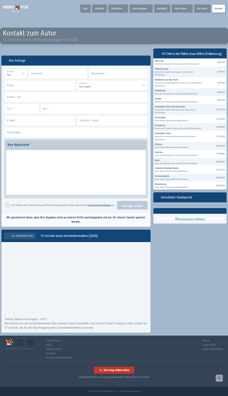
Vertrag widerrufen (116, 370)
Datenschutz (54, 349)
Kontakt (51, 353)
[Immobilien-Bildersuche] (219, 378)
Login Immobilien (212, 349)
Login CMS (209, 344)
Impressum (53, 340)
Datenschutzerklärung (99, 205)
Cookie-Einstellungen (59, 357)
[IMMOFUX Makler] (190, 218)
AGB (48, 344)
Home (205, 340)
